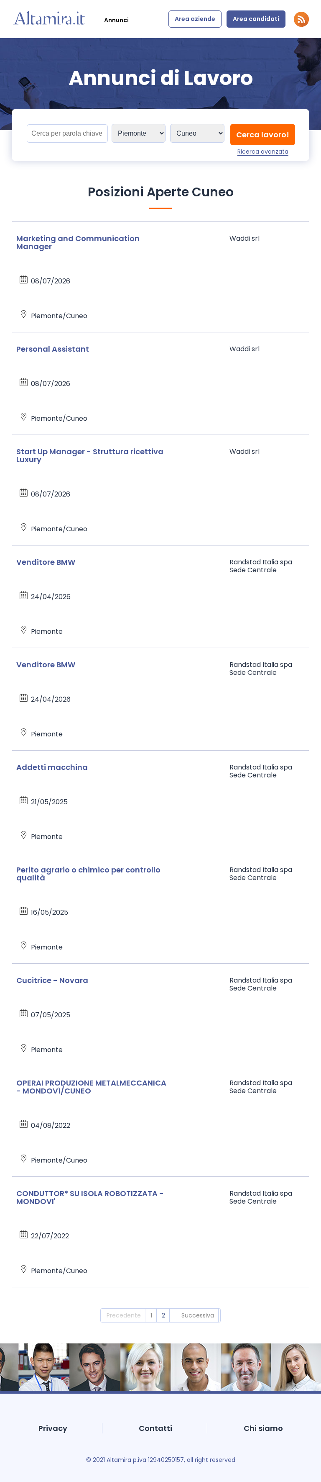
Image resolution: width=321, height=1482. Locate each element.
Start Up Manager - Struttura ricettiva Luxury (89, 455)
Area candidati (256, 19)
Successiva (197, 1315)
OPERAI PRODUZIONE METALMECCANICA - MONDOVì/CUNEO (91, 1087)
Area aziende (195, 19)
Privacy (52, 1428)
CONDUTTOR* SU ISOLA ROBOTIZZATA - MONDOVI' (90, 1197)
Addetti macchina (52, 767)
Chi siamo (263, 1428)
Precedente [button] (124, 1315)
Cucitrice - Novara (52, 980)
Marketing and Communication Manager (78, 242)
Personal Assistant (52, 349)
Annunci (116, 20)
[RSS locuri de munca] (301, 24)
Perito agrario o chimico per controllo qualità (88, 873)
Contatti (155, 1428)
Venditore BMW (45, 562)
